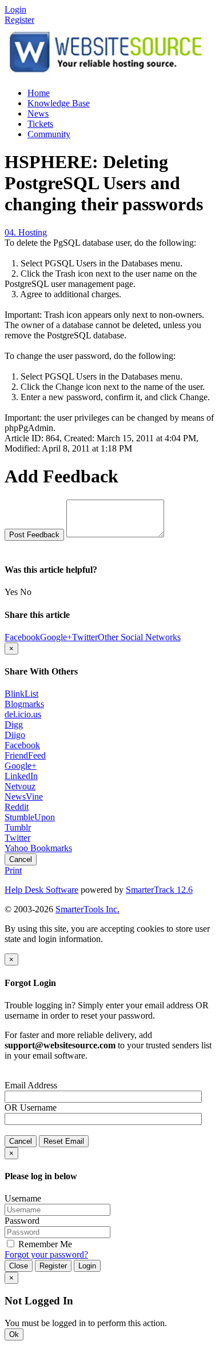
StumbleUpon (30, 817)
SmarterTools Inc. (87, 909)
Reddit (17, 807)
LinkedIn (21, 776)
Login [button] (15, 9)
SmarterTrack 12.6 (159, 890)
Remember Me (44, 1244)
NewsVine (24, 796)
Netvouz (20, 786)
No (25, 592)
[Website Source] (106, 73)
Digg (14, 724)
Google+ (21, 766)
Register (19, 20)
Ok (14, 1334)
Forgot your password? (46, 1254)
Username (38, 1107)
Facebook (22, 745)
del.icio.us (23, 714)
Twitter (17, 838)
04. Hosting (26, 232)
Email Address (31, 1085)
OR (11, 1107)
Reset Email (63, 1141)
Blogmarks (24, 704)
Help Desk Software (41, 890)
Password (22, 1221)
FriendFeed (25, 755)
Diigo (15, 735)
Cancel (20, 859)
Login (87, 1266)
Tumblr (18, 827)
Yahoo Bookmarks (38, 848)
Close (18, 1266)
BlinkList (21, 694)
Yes (11, 592)
